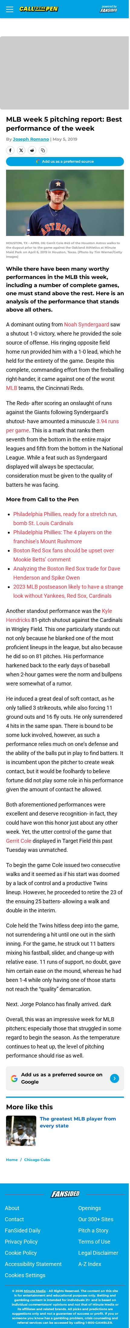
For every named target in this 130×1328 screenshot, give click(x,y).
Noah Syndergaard (86, 324)
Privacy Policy (21, 1241)
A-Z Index (89, 1264)
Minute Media (35, 1291)
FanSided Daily (23, 1230)
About (12, 1208)
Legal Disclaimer (98, 1253)
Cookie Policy (21, 1253)
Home (12, 1159)
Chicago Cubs (37, 1159)
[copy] (43, 150)
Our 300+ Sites (95, 1219)
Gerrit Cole (18, 841)
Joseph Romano (31, 139)
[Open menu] (9, 9)
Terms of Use (94, 1241)
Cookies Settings (25, 1275)
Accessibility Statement (33, 1264)
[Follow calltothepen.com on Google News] (114, 1078)
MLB (11, 388)
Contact (14, 1219)
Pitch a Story (93, 1230)
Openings (89, 1208)
